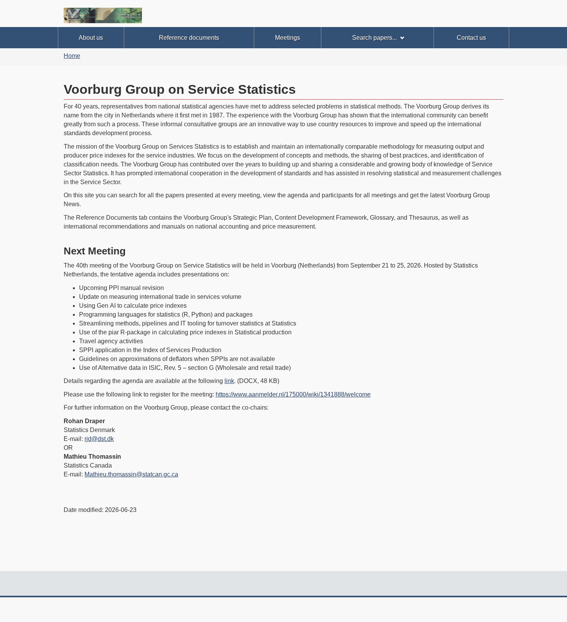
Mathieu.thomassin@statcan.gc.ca (131, 474)
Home (72, 56)
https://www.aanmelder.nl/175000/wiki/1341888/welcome (293, 394)
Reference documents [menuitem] (189, 37)
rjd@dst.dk (99, 439)
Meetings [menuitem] (287, 37)
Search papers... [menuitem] (374, 37)
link (229, 381)
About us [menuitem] (91, 37)
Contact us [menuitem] (471, 37)
